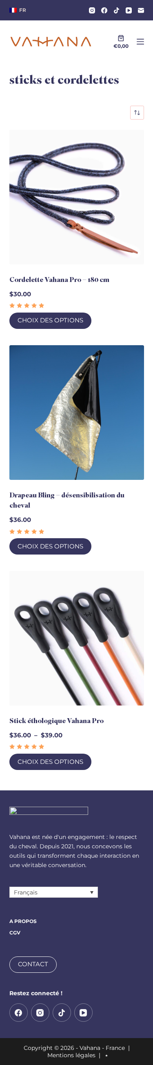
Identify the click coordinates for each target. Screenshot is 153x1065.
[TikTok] (116, 10)
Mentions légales (71, 1055)
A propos (23, 921)
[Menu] (140, 41)
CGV (14, 933)
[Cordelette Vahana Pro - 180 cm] (76, 197)
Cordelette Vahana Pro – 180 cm (59, 279)
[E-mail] (141, 10)
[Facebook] (104, 10)
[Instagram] (92, 10)
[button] (17, 10)
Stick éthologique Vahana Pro (56, 721)
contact (33, 964)
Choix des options (50, 320)
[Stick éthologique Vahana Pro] (76, 638)
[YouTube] (129, 10)
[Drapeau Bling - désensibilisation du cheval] (76, 412)
